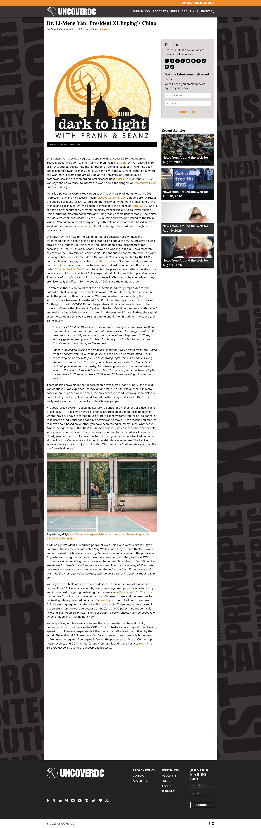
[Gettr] (204, 61)
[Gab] (182, 61)
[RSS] (172, 67)
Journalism (141, 11)
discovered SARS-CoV (112, 197)
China (122, 162)
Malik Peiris (124, 178)
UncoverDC (72, 11)
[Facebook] (167, 61)
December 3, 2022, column (136, 592)
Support (203, 11)
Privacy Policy (144, 770)
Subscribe (188, 112)
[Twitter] (172, 61)
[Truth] (198, 61)
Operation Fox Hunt (105, 261)
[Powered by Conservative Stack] (213, 823)
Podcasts (160, 11)
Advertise (140, 780)
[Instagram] (177, 61)
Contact (139, 775)
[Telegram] (188, 61)
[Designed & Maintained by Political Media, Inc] (209, 823)
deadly (104, 600)
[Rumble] (193, 61)
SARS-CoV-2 (140, 205)
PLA (98, 218)
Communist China (145, 183)
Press (174, 11)
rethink (143, 643)
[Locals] (167, 67)
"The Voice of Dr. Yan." (69, 269)
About (187, 11)
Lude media (84, 226)
